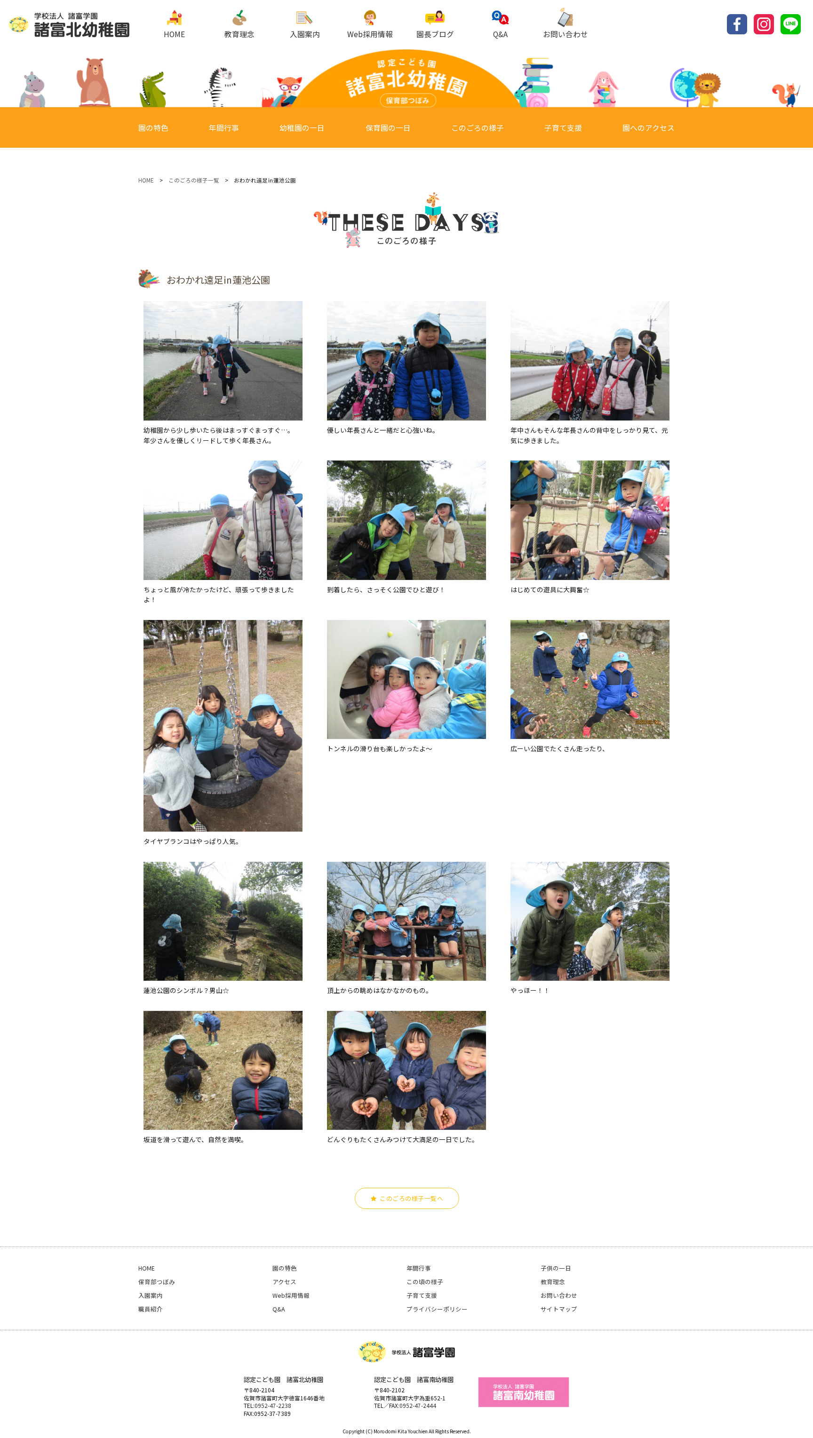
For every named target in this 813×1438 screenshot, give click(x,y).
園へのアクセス (648, 127)
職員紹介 (150, 1308)
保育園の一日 (388, 127)
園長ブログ (435, 34)
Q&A (500, 34)
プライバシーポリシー (437, 1308)
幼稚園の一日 (302, 127)
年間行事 (224, 127)
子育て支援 (563, 127)
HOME (174, 34)
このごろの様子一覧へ (411, 1198)
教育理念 (239, 34)
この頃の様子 (424, 1281)
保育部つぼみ (156, 1281)
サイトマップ (559, 1308)
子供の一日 (556, 1267)
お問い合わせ (565, 34)
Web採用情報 (370, 34)
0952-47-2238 (273, 1405)
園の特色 (153, 127)
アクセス (284, 1281)
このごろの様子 (477, 127)
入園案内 (305, 34)
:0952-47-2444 (417, 1405)
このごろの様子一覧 (193, 180)
